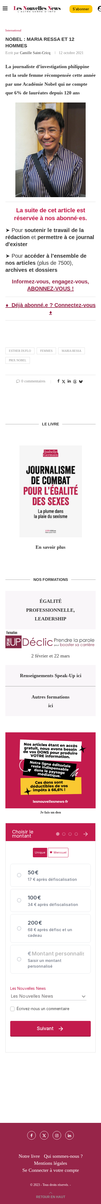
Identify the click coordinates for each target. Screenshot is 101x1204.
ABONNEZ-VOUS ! (50, 289)
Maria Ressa (71, 350)
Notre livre (29, 1156)
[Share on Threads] (75, 381)
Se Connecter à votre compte (50, 1170)
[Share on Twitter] (63, 381)
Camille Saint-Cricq (35, 53)
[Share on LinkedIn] (69, 381)
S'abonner (81, 9)
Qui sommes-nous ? (63, 1156)
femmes (46, 350)
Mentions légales (50, 1163)
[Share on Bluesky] (81, 381)
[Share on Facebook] (58, 381)
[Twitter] (44, 1135)
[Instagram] (57, 1135)
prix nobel (17, 360)
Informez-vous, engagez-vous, (50, 282)
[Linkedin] (69, 1135)
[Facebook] (31, 1135)
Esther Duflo (20, 350)
